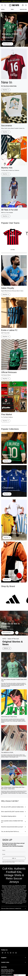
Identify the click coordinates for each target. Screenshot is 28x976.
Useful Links (5, 962)
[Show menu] (1, 5)
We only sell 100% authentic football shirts (12, 807)
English (17, 975)
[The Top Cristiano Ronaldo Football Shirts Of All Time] (14, 665)
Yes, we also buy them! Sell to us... (10, 831)
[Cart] (25, 5)
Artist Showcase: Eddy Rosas (9, 716)
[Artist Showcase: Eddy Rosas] (14, 702)
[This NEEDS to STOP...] (14, 738)
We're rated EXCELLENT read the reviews (12, 811)
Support (3, 957)
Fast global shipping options (8, 816)
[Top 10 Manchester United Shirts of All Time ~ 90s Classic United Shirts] (14, 772)
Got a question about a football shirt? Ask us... (12, 821)
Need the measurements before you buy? (12, 826)
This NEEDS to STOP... (7, 752)
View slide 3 (15, 45)
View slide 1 (12, 45)
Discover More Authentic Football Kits (11, 908)
